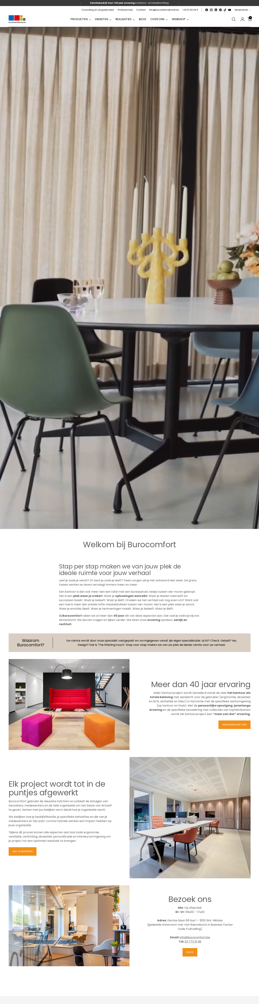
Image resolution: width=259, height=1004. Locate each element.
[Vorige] (80, 3)
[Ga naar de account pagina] (241, 19)
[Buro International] (17, 19)
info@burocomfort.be (195, 937)
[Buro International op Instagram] (211, 9)
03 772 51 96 (193, 942)
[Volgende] (179, 3)
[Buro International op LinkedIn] (215, 9)
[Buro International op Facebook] (206, 9)
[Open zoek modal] (233, 19)
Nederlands (241, 9)
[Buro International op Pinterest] (220, 9)
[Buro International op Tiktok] (225, 9)
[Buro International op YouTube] (229, 9)
